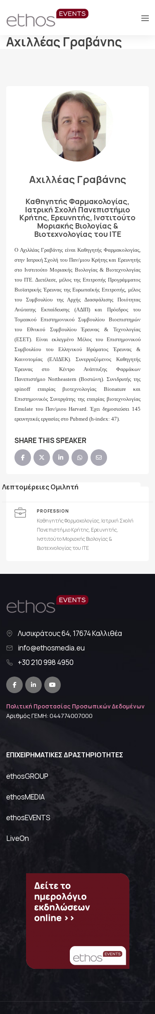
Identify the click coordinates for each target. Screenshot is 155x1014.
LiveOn (17, 838)
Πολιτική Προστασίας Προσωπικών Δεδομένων (75, 706)
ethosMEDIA (25, 797)
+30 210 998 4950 (46, 662)
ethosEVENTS (28, 817)
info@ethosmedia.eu (51, 648)
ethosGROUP (27, 776)
